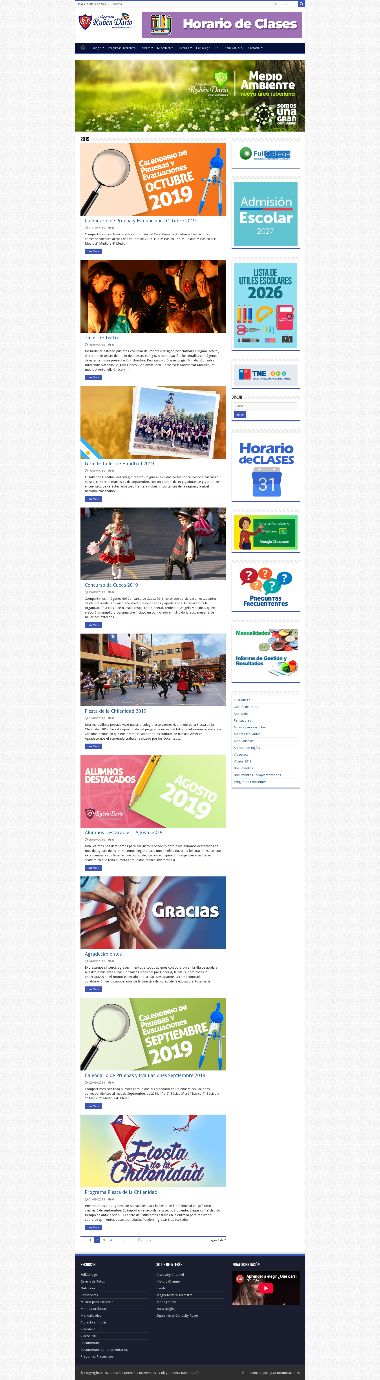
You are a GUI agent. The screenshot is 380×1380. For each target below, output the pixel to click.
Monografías (166, 1302)
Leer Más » (93, 251)
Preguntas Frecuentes (121, 47)
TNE (217, 47)
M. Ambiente (165, 47)
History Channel (168, 1281)
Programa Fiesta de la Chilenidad (121, 1192)
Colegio (96, 47)
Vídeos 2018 (243, 761)
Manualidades (244, 741)
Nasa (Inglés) (166, 1309)
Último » (144, 1240)
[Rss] (275, 4)
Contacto (254, 47)
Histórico (183, 47)
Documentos (243, 768)
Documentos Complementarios (257, 775)
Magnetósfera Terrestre (174, 1295)
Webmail (118, 3)
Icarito (161, 1288)
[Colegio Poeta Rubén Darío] (105, 21)
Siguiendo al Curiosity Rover (177, 1316)
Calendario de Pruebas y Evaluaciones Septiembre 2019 (145, 1075)
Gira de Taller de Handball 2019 (119, 463)
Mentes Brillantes (247, 734)
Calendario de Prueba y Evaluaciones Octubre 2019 (140, 221)
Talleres (145, 47)
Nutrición (241, 714)
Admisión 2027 (234, 47)
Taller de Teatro (102, 337)
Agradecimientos (103, 954)
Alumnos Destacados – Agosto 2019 (124, 832)
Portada (83, 47)
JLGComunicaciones (285, 1373)
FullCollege (203, 47)
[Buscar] (301, 4)
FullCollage (242, 700)
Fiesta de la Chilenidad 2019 (115, 711)
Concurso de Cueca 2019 (111, 585)
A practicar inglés (247, 748)
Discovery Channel (170, 1275)
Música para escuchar (250, 727)
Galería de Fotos (246, 707)
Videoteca (241, 755)
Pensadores (242, 720)
